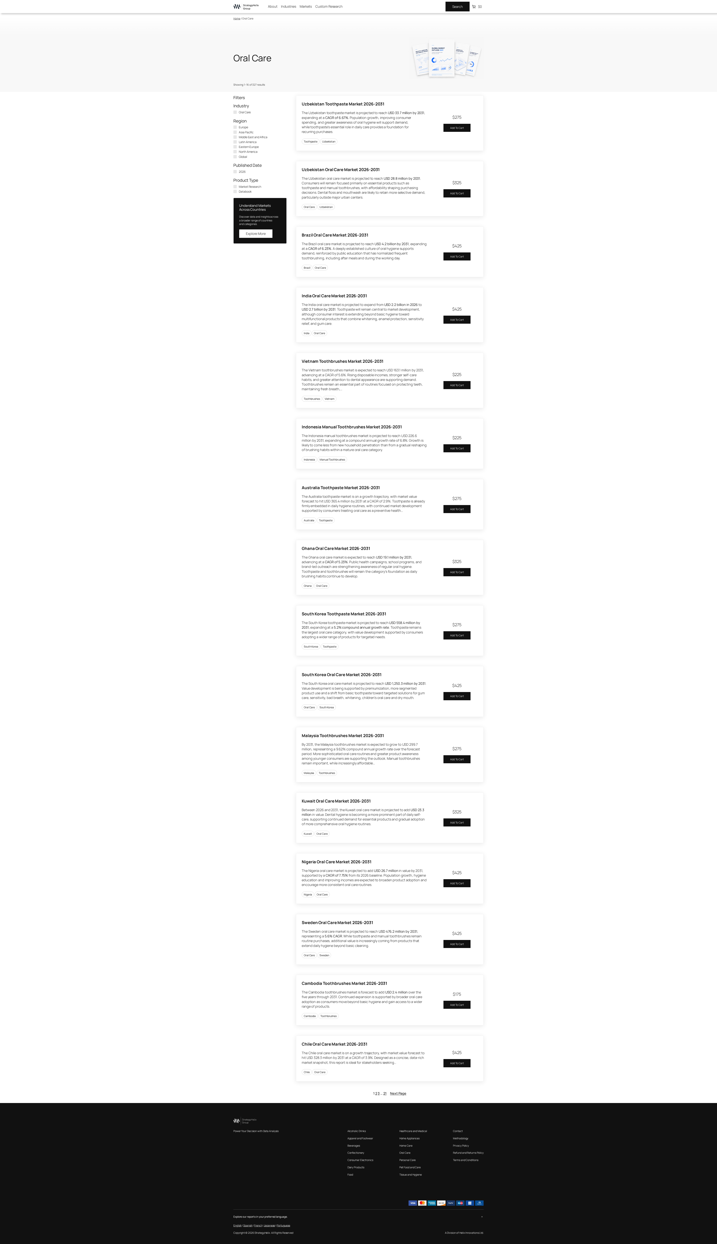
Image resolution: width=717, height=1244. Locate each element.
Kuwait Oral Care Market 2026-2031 (336, 801)
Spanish (247, 1225)
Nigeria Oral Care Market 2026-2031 (337, 862)
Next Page (398, 1093)
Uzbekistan (328, 141)
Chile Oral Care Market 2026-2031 (334, 1044)
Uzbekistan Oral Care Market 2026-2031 (341, 169)
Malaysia (309, 773)
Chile (307, 1072)
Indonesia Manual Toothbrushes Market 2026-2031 (352, 427)
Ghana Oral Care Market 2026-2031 (336, 548)
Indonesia (309, 459)
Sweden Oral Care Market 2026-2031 (337, 922)
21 (385, 1093)
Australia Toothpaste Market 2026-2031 (341, 487)
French (258, 1225)
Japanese (269, 1225)
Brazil (307, 267)
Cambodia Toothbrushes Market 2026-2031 (344, 983)
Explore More (256, 233)
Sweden (324, 955)
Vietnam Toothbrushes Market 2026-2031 (343, 361)
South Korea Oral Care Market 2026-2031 (342, 674)
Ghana (308, 586)
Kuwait (308, 833)
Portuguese (283, 1225)
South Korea (311, 646)
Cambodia (310, 1016)
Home (236, 18)
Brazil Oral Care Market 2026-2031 (335, 235)
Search (457, 6)
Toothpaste (310, 141)
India (306, 333)
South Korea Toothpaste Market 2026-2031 (344, 614)
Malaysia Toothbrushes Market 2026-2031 (343, 735)
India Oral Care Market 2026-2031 (334, 296)
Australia (309, 520)
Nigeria (308, 894)
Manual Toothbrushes (332, 459)
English (237, 1225)
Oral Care (309, 207)
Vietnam (329, 399)
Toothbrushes (312, 399)
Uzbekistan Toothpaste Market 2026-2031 (343, 104)
